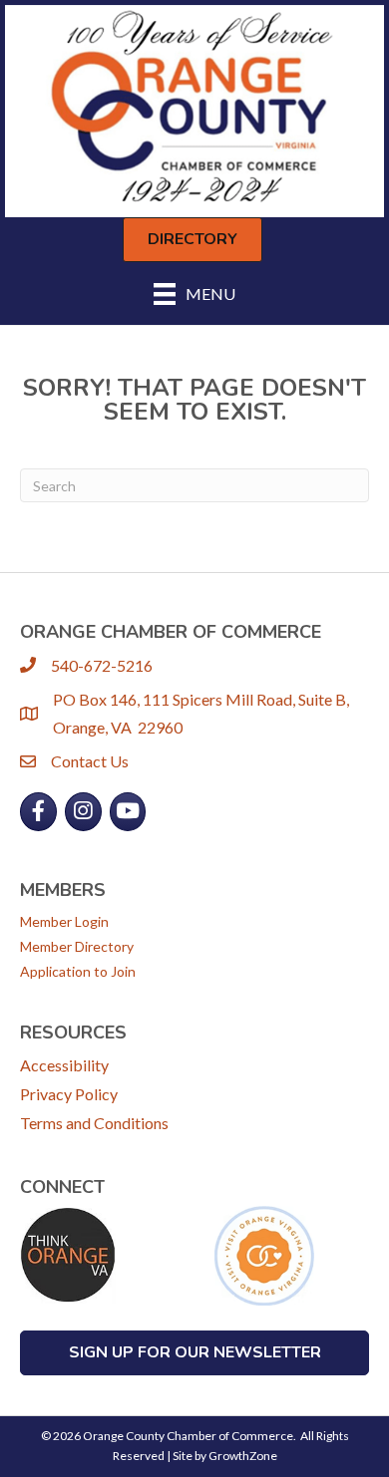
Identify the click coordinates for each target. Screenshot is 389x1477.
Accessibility (64, 1064)
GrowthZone (242, 1455)
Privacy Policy (69, 1093)
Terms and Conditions (94, 1122)
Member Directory (77, 946)
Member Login (64, 921)
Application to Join (78, 971)
